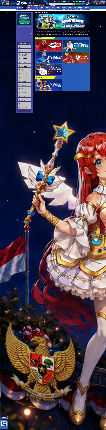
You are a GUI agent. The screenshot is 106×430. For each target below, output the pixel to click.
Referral (81, 7)
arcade (47, 7)
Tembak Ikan (76, 7)
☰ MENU (4, 417)
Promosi (87, 7)
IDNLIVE (41, 7)
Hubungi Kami (74, 1)
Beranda (19, 7)
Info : (18, 9)
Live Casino (64, 7)
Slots (36, 7)
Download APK (58, 1)
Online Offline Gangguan (24, 110)
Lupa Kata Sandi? (83, 1)
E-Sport (30, 7)
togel (58, 7)
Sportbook (24, 7)
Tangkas (70, 7)
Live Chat (67, 1)
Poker (53, 7)
